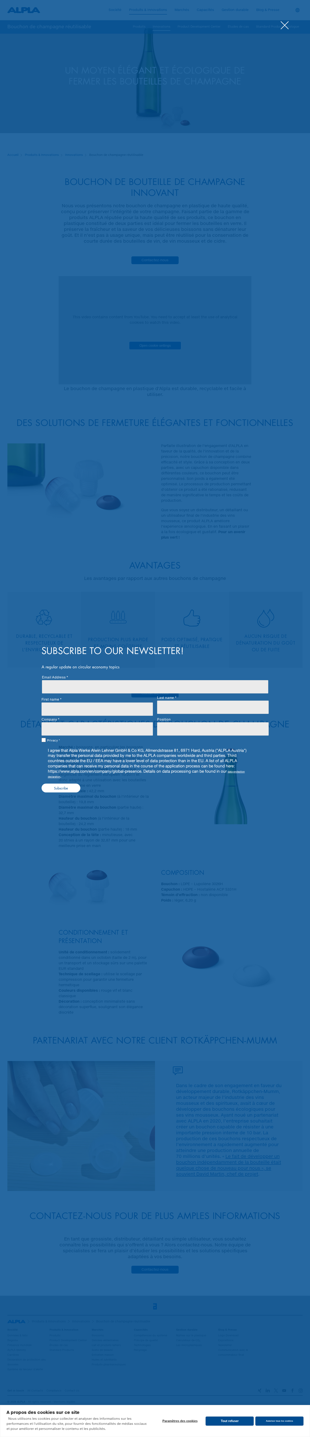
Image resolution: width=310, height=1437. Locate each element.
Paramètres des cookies (180, 1421)
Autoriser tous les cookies (279, 1421)
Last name (165, 698)
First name (50, 699)
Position (164, 719)
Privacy (52, 740)
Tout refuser (230, 1421)
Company (49, 719)
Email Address (54, 677)
